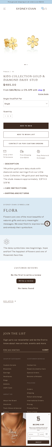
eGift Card (7, 388)
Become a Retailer (34, 376)
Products (6, 71)
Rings (5, 380)
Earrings (6, 372)
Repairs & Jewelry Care (36, 369)
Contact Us (31, 365)
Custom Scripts (9, 365)
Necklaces (7, 376)
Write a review (26, 281)
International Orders (35, 400)
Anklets (6, 384)
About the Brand (10, 400)
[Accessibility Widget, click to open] (47, 223)
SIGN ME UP (38, 442)
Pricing (30, 404)
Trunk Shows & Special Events (12, 410)
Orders (30, 389)
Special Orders (33, 372)
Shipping (30, 393)
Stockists (7, 404)
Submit (45, 350)
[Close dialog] (49, 414)
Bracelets (7, 369)
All (13, 71)
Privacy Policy (32, 408)
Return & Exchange (34, 397)
